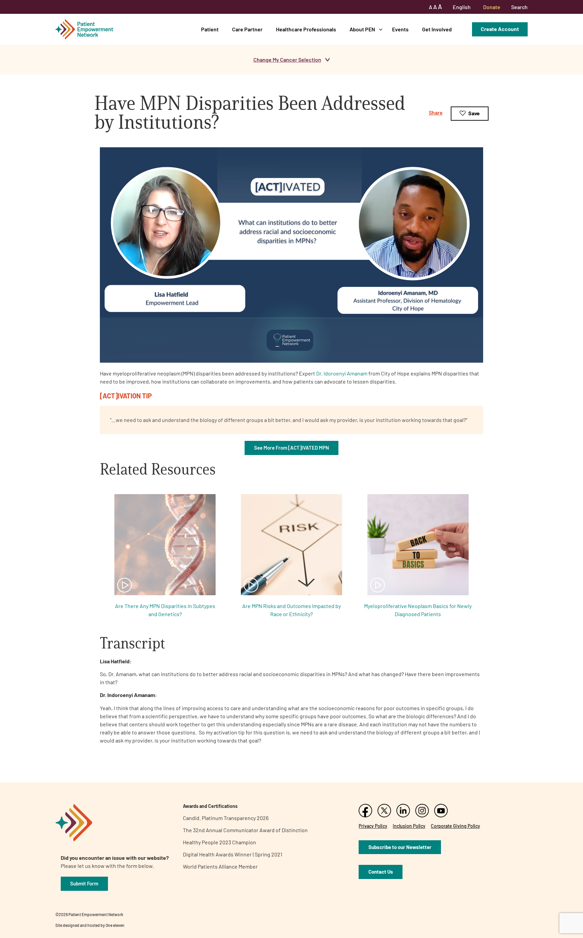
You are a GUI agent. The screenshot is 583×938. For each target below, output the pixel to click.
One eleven (115, 925)
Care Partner (247, 29)
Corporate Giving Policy (455, 826)
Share (436, 112)
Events (400, 29)
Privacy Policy (373, 826)
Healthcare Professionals (306, 29)
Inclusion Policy (409, 826)
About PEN (362, 29)
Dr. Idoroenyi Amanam (341, 373)
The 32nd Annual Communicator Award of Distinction (245, 830)
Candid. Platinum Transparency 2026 (226, 818)
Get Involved (437, 29)
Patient (210, 29)
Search (519, 7)
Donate (491, 7)
